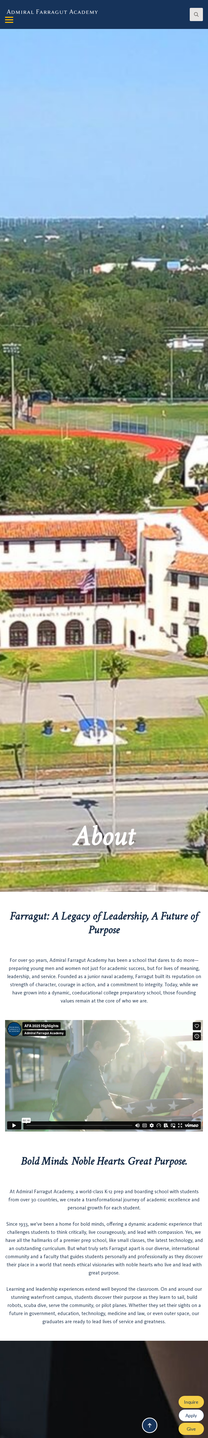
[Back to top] (149, 1425)
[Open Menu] (9, 20)
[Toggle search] (196, 14)
